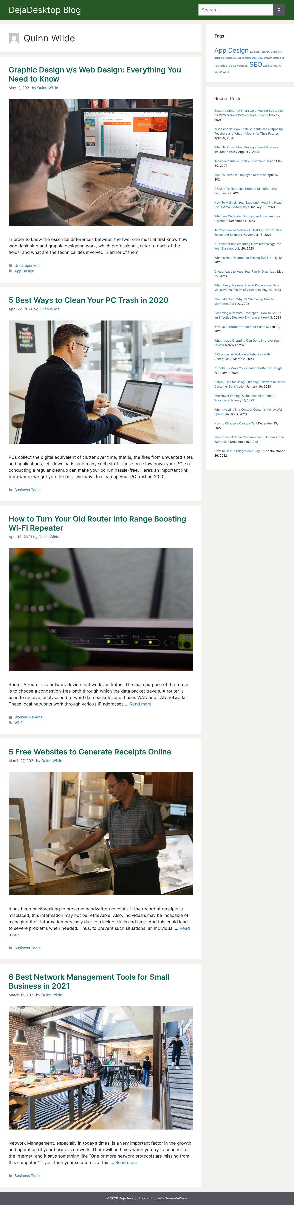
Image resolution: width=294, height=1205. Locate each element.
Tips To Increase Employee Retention (240, 175)
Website (267, 65)
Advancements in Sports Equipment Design (244, 161)
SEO (255, 64)
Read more (141, 704)
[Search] (279, 10)
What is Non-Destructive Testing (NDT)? (242, 257)
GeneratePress (176, 1198)
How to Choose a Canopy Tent (235, 423)
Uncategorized (27, 265)
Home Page (220, 65)
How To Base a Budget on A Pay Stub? (241, 451)
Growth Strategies (274, 58)
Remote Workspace (238, 65)
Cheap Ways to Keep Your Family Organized (245, 271)
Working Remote (28, 717)
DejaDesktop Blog (45, 10)
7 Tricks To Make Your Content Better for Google (248, 368)
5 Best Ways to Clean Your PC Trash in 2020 (88, 300)
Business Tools (27, 490)
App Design (24, 271)
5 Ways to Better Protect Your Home (239, 326)
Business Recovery (259, 51)
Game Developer (254, 58)
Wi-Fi (18, 723)
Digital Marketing (234, 58)
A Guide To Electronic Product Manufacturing (246, 188)
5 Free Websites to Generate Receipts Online (90, 751)
